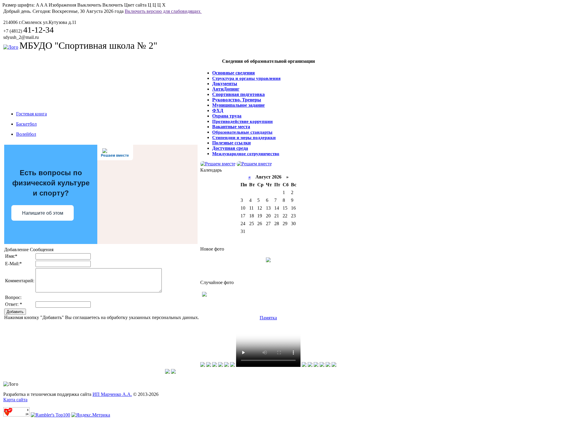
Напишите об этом (42, 213)
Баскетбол (26, 123)
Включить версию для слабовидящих (163, 11)
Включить (112, 4)
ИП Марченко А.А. (112, 394)
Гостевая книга (31, 113)
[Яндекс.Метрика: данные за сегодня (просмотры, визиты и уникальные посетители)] (90, 415)
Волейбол (26, 134)
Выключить (89, 4)
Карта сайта (15, 399)
